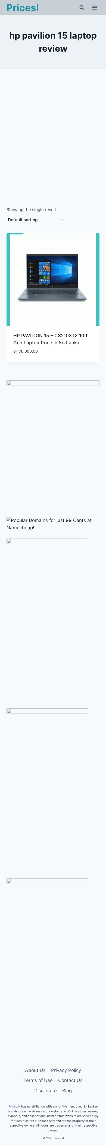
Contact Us (70, 1080)
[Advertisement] (53, 144)
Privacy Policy (66, 1070)
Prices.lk (14, 1106)
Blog (67, 1090)
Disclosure (45, 1090)
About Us (35, 1070)
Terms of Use (38, 1080)
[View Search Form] (82, 7)
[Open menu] (94, 7)
